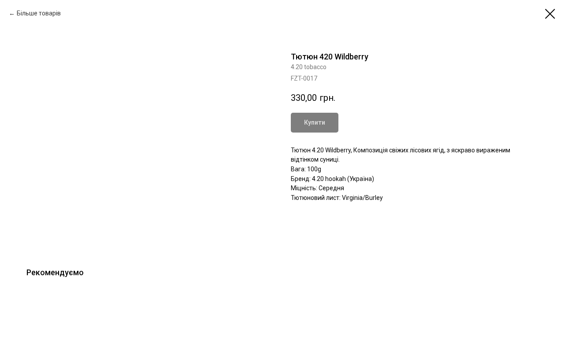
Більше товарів (39, 13)
